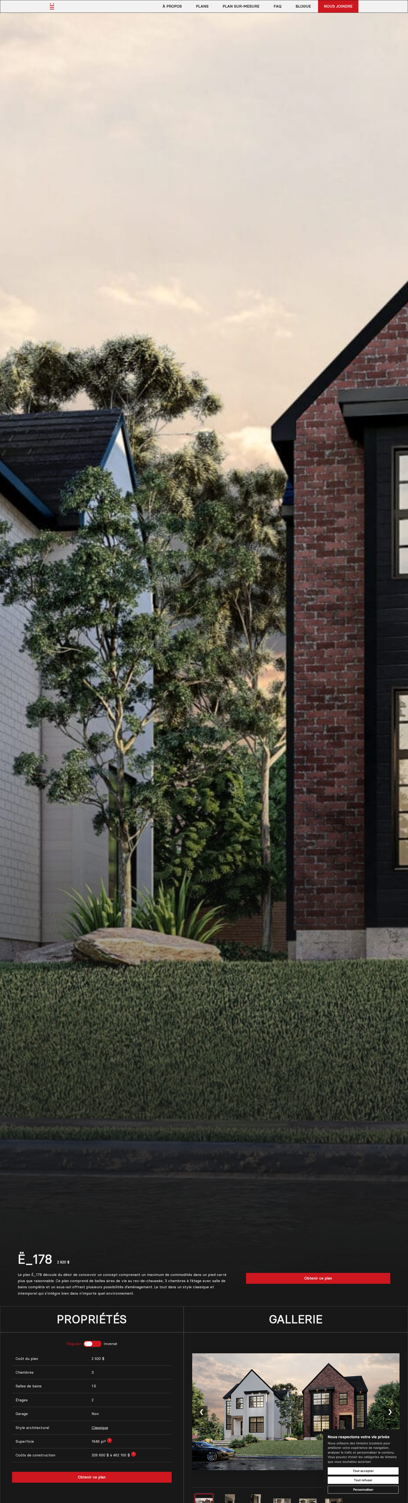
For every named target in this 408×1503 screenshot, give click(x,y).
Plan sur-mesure (241, 6)
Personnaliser (363, 1489)
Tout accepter (363, 1471)
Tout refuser (363, 1480)
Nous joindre (338, 6)
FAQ (277, 6)
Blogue (303, 6)
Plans (202, 6)
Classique (100, 1427)
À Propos (172, 6)
